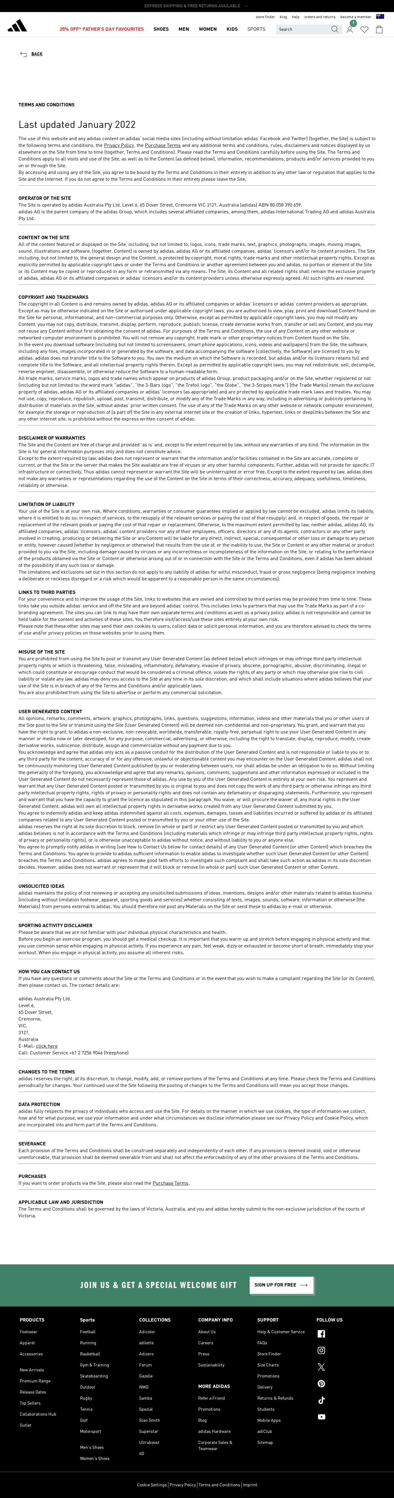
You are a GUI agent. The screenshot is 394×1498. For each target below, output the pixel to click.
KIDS (232, 29)
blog (283, 17)
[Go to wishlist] (364, 29)
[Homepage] (17, 26)
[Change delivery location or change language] (380, 17)
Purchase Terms (163, 145)
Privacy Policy (119, 145)
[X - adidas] (345, 1368)
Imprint (250, 1485)
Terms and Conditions (219, 1485)
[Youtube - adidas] (345, 1417)
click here (47, 1046)
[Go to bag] (379, 29)
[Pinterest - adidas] (345, 1384)
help (296, 17)
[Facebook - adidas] (345, 1334)
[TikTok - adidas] (345, 1401)
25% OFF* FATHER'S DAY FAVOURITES (102, 29)
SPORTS (256, 29)
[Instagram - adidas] (345, 1351)
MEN (184, 29)
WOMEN (208, 29)
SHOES (161, 29)
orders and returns (320, 17)
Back (36, 54)
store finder (265, 17)
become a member (355, 17)
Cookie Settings (152, 1485)
